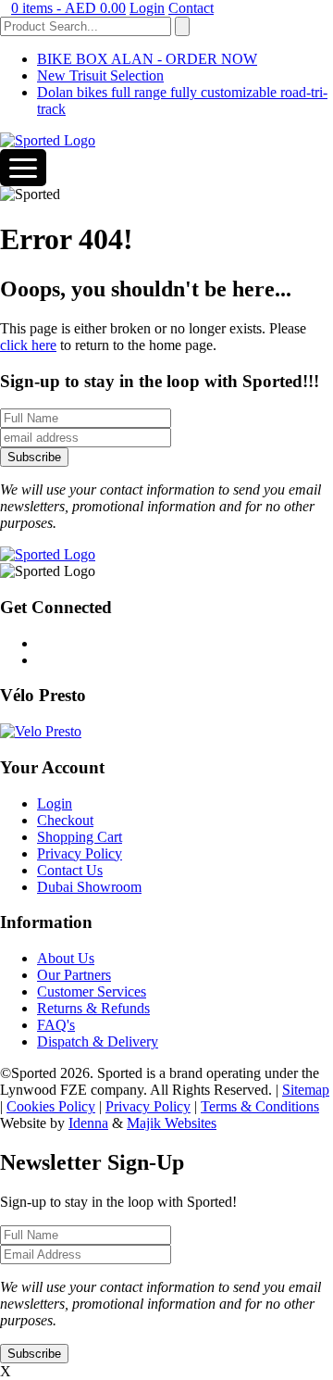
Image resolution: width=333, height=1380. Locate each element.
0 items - (68, 8)
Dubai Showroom (89, 887)
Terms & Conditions (260, 1106)
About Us (65, 958)
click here (28, 345)
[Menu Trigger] (23, 167)
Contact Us (70, 870)
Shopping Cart (79, 837)
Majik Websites (171, 1123)
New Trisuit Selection (100, 75)
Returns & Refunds (93, 1008)
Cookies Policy (50, 1106)
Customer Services (91, 991)
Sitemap (305, 1090)
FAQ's (56, 1025)
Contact (191, 8)
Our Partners (74, 975)
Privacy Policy (79, 853)
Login (147, 8)
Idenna (88, 1123)
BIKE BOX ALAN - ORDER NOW (147, 59)
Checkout (65, 820)
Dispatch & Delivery (97, 1041)
